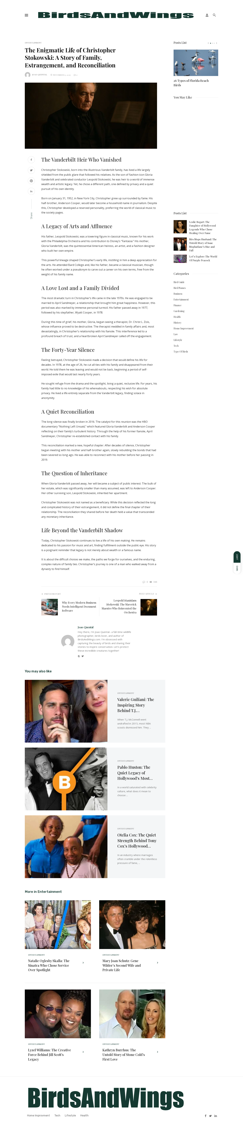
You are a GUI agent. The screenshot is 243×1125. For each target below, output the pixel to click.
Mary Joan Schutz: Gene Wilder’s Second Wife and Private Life (121, 965)
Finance (178, 305)
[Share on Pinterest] (31, 181)
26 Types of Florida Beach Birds (191, 83)
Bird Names (180, 288)
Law (176, 334)
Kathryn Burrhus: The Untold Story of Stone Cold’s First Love (123, 1054)
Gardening (179, 311)
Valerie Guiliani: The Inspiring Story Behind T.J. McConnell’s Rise (135, 705)
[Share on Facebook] (31, 160)
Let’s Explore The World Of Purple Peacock (203, 258)
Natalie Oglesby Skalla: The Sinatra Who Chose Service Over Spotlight (48, 965)
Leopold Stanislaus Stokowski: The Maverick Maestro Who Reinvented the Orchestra (119, 606)
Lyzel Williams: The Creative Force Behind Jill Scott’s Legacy (49, 1054)
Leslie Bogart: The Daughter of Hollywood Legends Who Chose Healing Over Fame (202, 227)
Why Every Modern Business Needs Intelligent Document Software (79, 606)
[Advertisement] (196, 153)
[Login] (207, 15)
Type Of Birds (181, 351)
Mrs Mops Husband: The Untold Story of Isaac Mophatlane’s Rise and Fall (203, 245)
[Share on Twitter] (31, 171)
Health (177, 316)
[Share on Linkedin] (31, 191)
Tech (176, 345)
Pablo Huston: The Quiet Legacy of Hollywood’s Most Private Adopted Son (135, 772)
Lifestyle (178, 340)
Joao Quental (39, 74)
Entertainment (33, 42)
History (177, 322)
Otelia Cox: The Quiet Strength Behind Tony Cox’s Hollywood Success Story (136, 840)
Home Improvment (184, 328)
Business (178, 293)
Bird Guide (179, 282)
